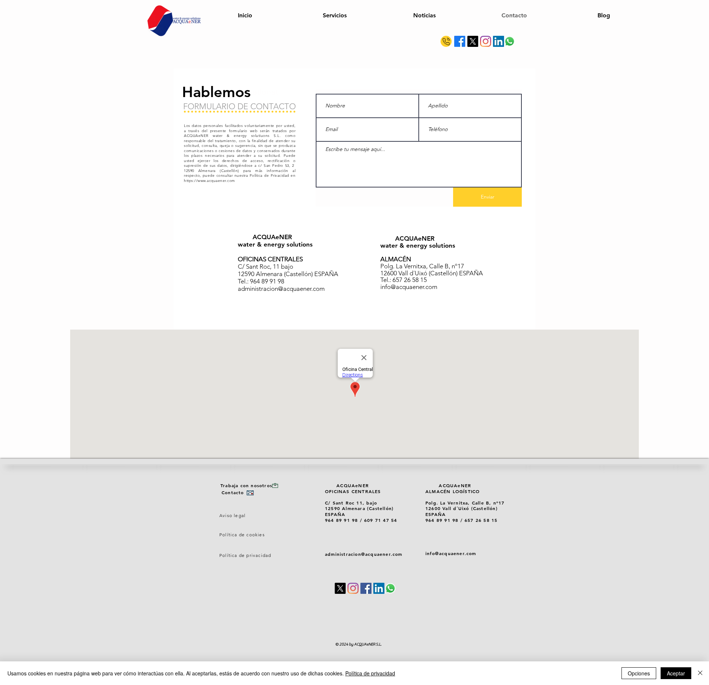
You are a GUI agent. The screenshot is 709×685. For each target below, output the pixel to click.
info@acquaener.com (408, 286)
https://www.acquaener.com (209, 180)
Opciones (639, 673)
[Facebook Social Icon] (365, 588)
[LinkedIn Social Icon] (498, 41)
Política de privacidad (370, 673)
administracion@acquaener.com (281, 288)
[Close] (700, 673)
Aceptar (676, 673)
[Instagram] (485, 41)
